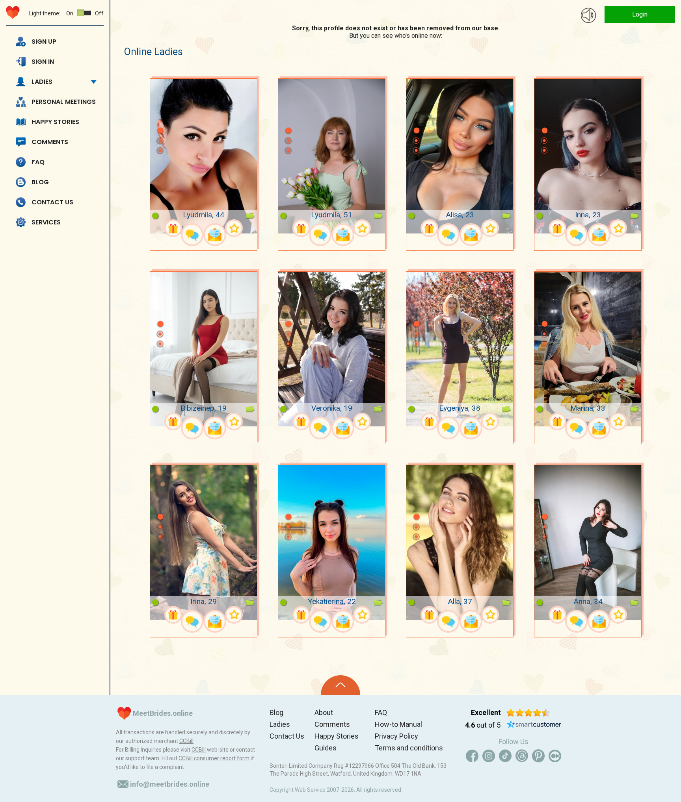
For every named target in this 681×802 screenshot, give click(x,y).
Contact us (52, 202)
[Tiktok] (505, 756)
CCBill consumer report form (214, 758)
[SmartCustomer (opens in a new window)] (534, 725)
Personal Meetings (64, 101)
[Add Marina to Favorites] (618, 421)
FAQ (38, 162)
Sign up (44, 41)
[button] (160, 119)
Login (640, 14)
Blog (40, 182)
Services (46, 222)
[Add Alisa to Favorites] (490, 228)
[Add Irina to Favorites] (234, 615)
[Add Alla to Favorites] (490, 615)
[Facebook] (472, 756)
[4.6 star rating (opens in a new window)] (528, 713)
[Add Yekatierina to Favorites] (362, 615)
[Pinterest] (538, 756)
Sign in (43, 61)
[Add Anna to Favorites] (618, 615)
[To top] (340, 685)
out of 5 (483, 725)
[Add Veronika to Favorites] (362, 421)
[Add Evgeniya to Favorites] (490, 421)
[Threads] (522, 756)
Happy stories (55, 121)
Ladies (42, 81)
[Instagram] (488, 756)
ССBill (186, 741)
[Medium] (555, 756)
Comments (50, 141)
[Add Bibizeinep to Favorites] (234, 421)
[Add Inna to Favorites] (618, 228)
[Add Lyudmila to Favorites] (234, 228)
